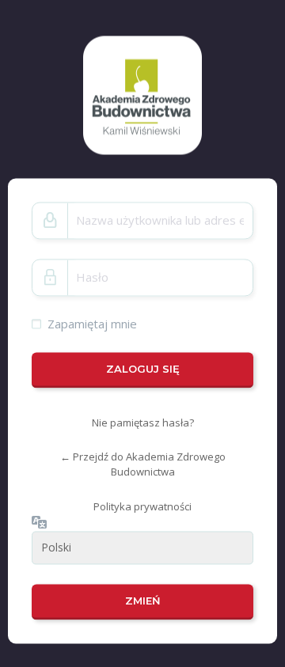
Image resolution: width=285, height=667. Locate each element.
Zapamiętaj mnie (92, 324)
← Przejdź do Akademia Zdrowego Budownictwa (143, 464)
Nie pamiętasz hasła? (143, 422)
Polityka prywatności (142, 506)
